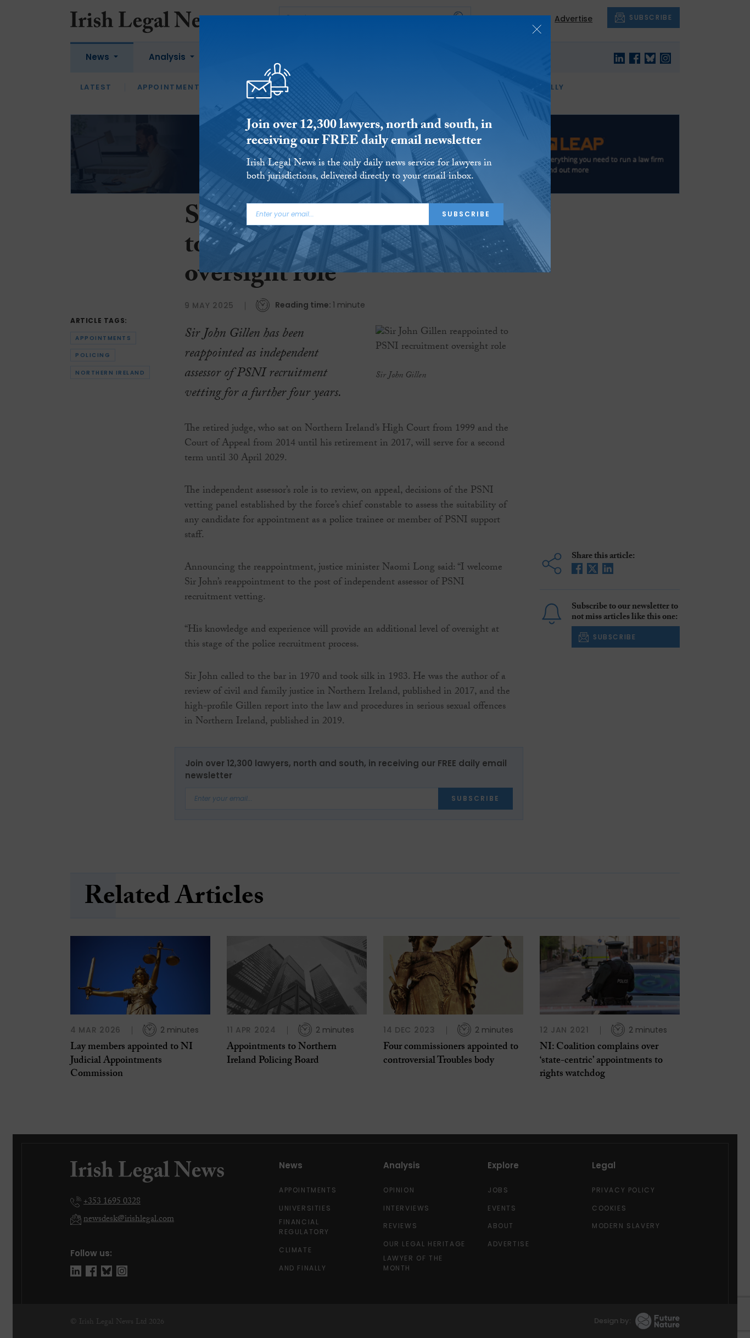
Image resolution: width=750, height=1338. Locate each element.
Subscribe (466, 214)
